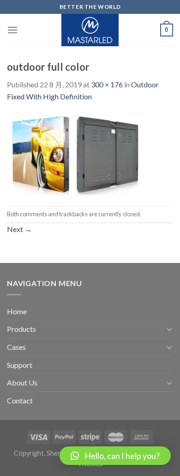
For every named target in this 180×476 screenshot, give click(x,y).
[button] (115, 455)
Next (19, 229)
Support (19, 364)
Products (21, 328)
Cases (16, 346)
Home (17, 311)
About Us (22, 382)
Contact (20, 400)
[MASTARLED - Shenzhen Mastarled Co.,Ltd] (90, 30)
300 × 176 (107, 84)
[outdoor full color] (76, 153)
